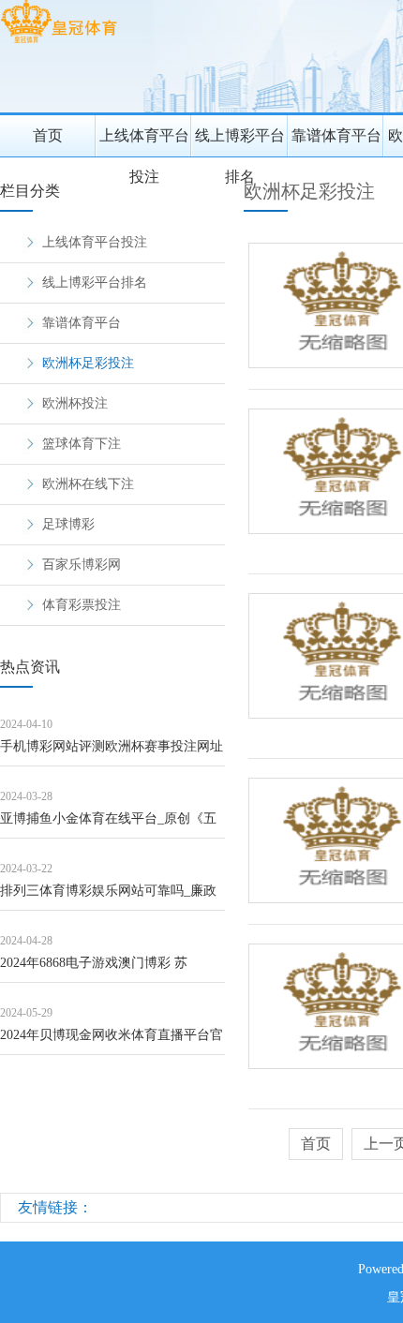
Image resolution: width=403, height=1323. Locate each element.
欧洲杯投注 (75, 403)
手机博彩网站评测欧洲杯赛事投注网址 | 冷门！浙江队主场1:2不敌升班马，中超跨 (111, 752)
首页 (48, 135)
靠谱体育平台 (336, 135)
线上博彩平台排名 (240, 141)
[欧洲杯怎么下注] (58, 43)
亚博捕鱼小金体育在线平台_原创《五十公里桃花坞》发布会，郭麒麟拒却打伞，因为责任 (111, 825)
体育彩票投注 (81, 605)
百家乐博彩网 (81, 564)
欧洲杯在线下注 (88, 484)
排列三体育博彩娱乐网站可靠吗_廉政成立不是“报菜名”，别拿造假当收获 (108, 897)
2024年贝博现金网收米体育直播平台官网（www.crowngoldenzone (111, 1041)
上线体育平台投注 (144, 141)
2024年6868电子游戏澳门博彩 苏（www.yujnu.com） (93, 969)
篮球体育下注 (81, 444)
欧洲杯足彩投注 (88, 363)
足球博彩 (68, 524)
